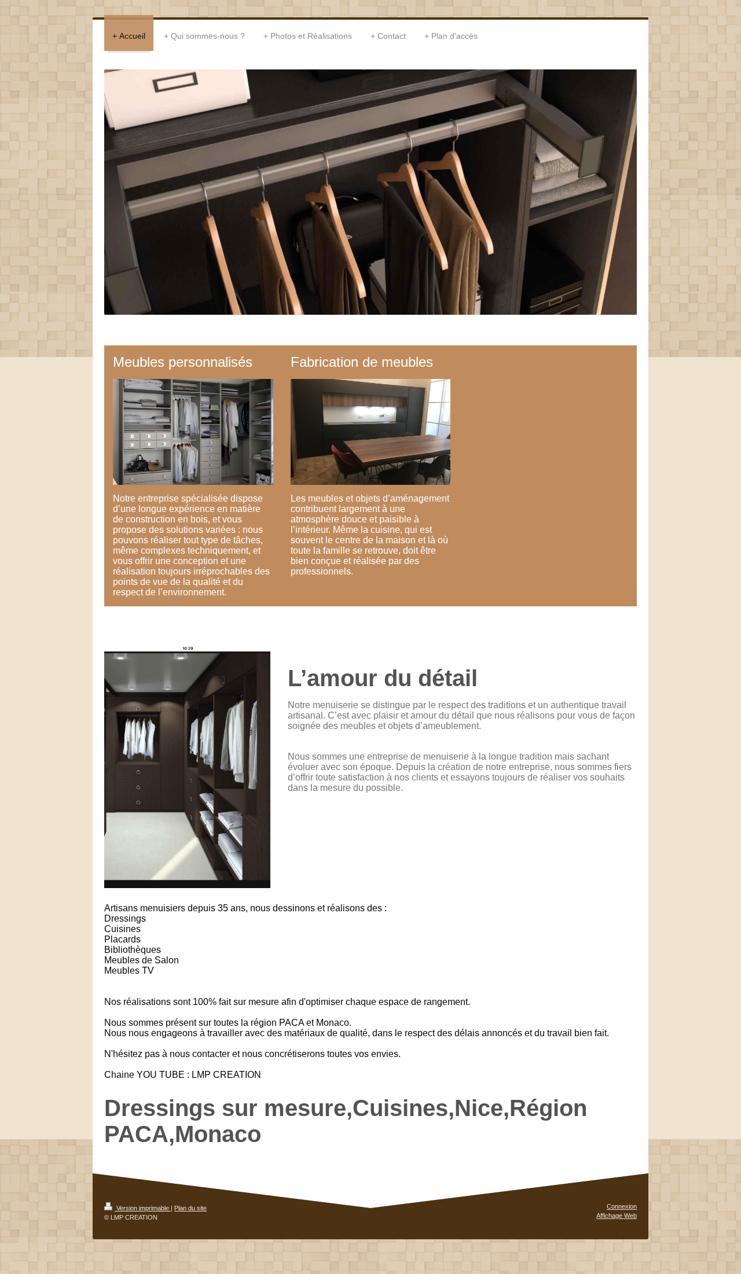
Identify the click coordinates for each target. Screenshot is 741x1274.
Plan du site (190, 1208)
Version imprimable (143, 1208)
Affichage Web (616, 1215)
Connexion (622, 1206)
